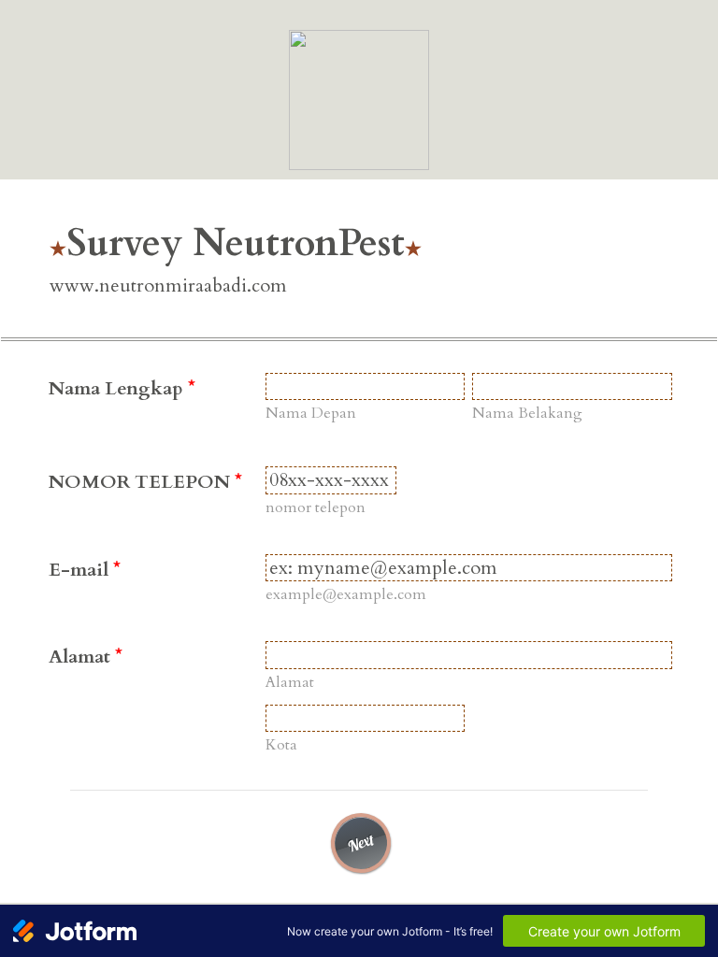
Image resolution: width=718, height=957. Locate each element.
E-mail (85, 569)
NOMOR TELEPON (145, 481)
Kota (281, 745)
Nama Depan (311, 413)
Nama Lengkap (122, 388)
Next (361, 842)
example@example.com (346, 594)
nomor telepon (316, 507)
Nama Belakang (527, 413)
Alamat (85, 656)
